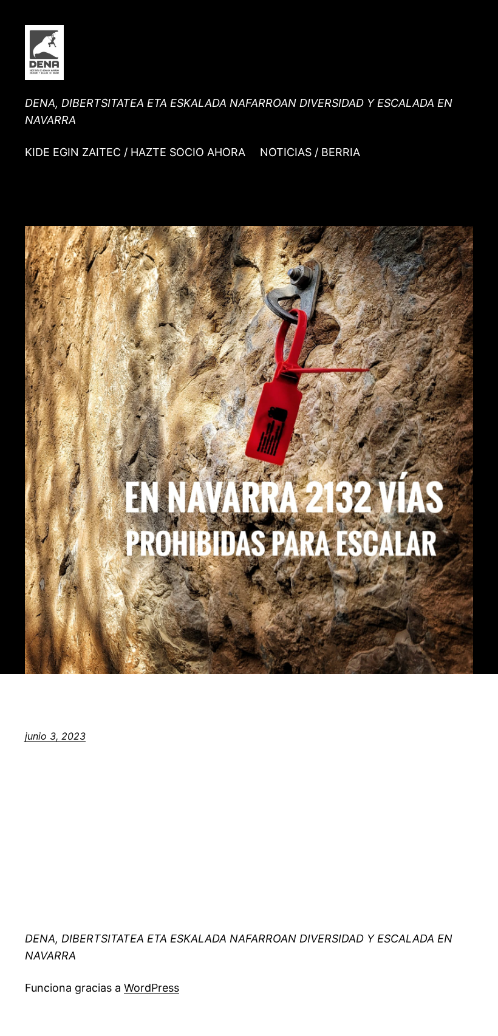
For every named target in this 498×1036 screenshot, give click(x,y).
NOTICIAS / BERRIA (310, 152)
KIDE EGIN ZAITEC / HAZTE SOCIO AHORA (135, 152)
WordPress (151, 987)
